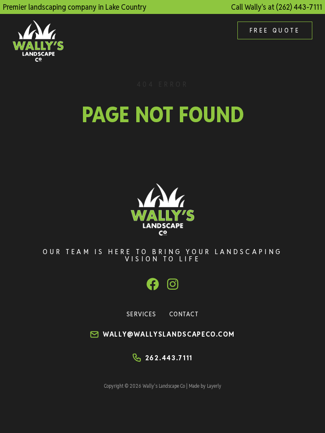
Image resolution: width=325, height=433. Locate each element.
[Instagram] (173, 284)
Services (142, 314)
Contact (184, 314)
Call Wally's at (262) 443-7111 (276, 7)
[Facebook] (153, 284)
